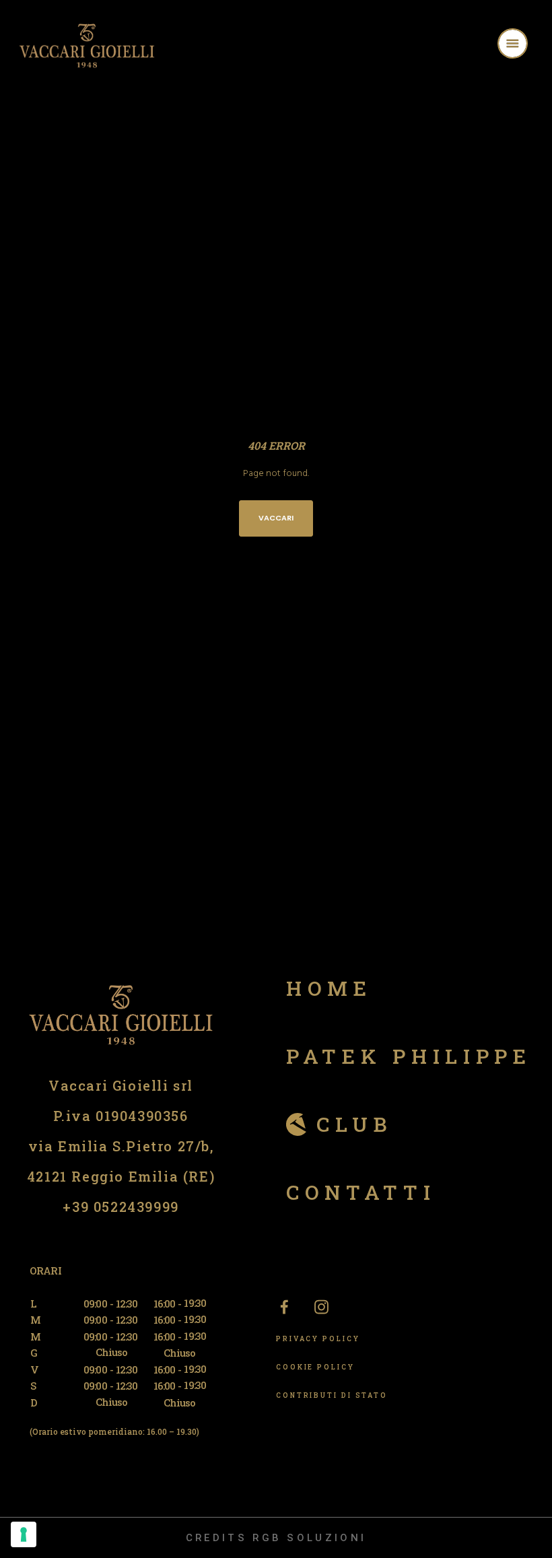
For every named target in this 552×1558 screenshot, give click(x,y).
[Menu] (530, 45)
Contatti (361, 1192)
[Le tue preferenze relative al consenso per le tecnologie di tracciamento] (23, 1534)
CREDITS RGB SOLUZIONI (276, 1538)
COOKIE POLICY (315, 1367)
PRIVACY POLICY (318, 1338)
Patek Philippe (409, 1056)
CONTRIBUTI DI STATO (332, 1395)
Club (354, 1124)
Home (329, 988)
